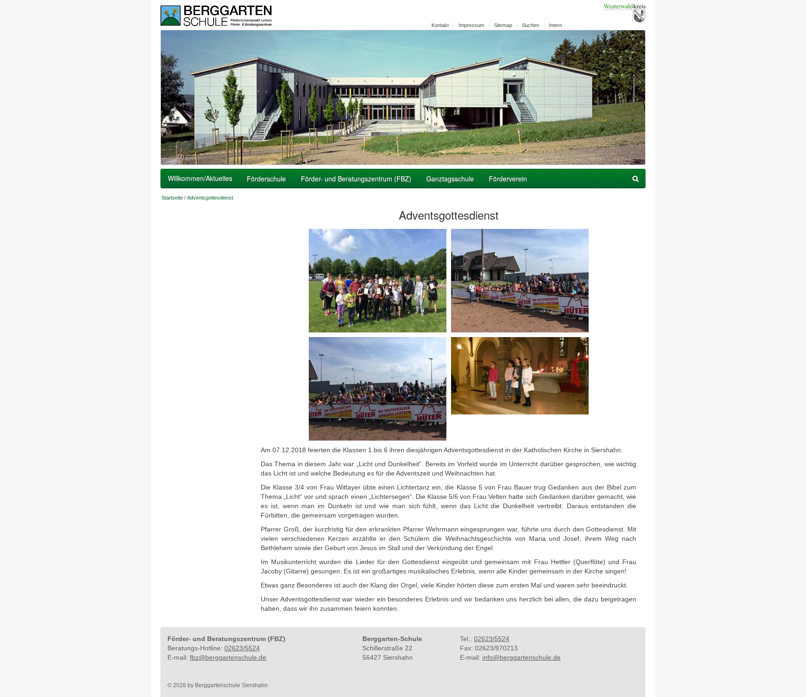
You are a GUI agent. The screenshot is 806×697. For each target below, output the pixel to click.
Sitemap (503, 25)
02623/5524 (242, 648)
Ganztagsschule (450, 178)
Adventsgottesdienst (210, 197)
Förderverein (508, 178)
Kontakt (440, 25)
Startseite (172, 197)
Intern (555, 25)
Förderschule (266, 178)
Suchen (530, 25)
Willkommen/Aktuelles (200, 178)
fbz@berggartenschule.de (228, 657)
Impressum (471, 25)
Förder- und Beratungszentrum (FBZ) (356, 178)
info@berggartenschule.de (521, 657)
